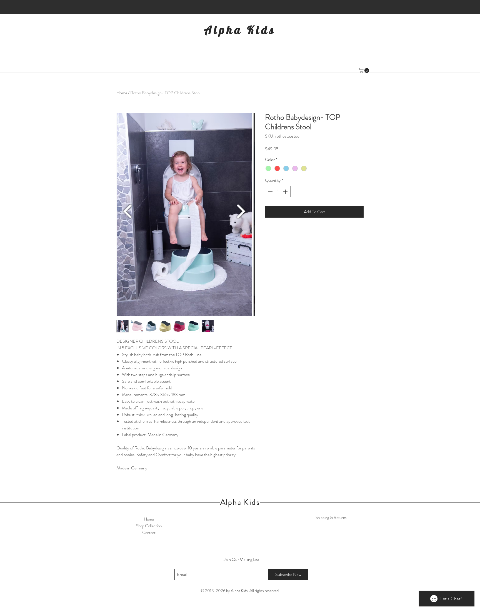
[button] (364, 70)
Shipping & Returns (331, 517)
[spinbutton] (278, 191)
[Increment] (286, 191)
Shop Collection (149, 526)
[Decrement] (270, 191)
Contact (149, 532)
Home (121, 92)
